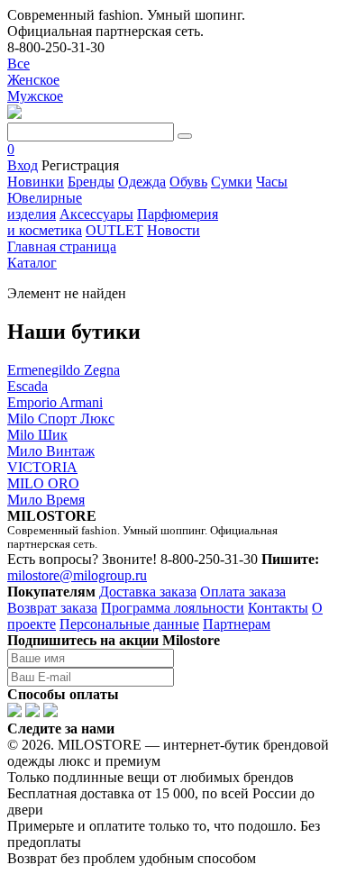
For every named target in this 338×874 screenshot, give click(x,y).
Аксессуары (96, 214)
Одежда (142, 181)
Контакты (278, 607)
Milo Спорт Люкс (60, 418)
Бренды (91, 181)
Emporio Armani (55, 402)
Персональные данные (129, 624)
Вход (22, 165)
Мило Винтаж (51, 451)
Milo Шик (37, 434)
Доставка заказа (147, 591)
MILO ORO (43, 483)
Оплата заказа (243, 591)
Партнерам (236, 624)
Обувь (188, 181)
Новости (173, 230)
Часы (272, 181)
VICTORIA (42, 467)
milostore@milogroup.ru (77, 575)
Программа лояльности (172, 607)
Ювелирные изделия (44, 206)
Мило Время (46, 499)
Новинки (35, 181)
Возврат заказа (52, 607)
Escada (27, 386)
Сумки (231, 181)
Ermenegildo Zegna (63, 370)
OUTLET (114, 230)
